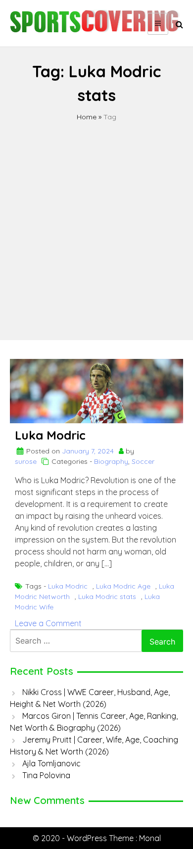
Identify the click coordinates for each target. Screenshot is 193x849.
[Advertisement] (96, 223)
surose (26, 461)
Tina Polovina (46, 775)
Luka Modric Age (123, 586)
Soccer (143, 461)
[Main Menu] (157, 24)
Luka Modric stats (107, 596)
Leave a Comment (48, 623)
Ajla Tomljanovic (51, 763)
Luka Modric (50, 435)
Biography (111, 461)
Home (86, 116)
